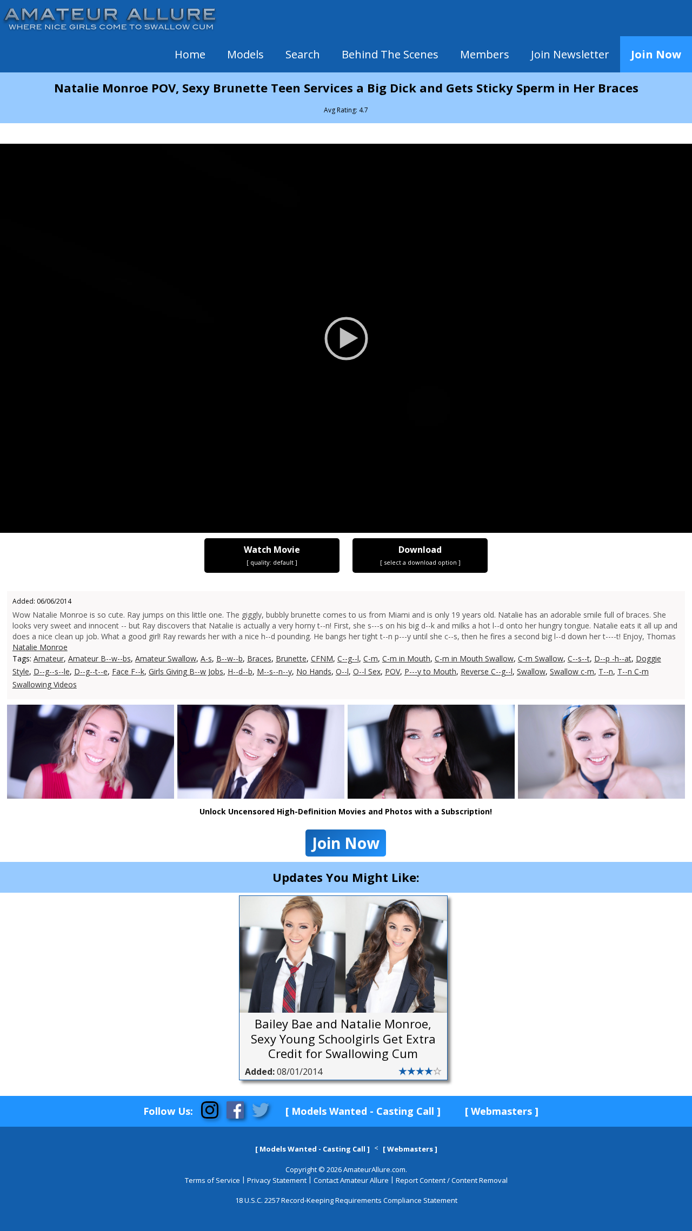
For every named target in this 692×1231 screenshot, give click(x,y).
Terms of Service (212, 1180)
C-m (370, 658)
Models (245, 54)
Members (484, 54)
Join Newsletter (570, 54)
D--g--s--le (52, 671)
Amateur (49, 658)
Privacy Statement (277, 1180)
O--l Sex (367, 671)
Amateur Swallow (165, 658)
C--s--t (579, 658)
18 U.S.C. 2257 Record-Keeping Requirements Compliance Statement (346, 1200)
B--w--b (229, 658)
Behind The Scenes (390, 54)
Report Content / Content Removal (452, 1180)
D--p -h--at (612, 658)
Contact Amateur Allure (351, 1180)
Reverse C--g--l (487, 671)
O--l (342, 671)
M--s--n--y (274, 671)
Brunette (291, 658)
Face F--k (128, 671)
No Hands (313, 671)
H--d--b (240, 671)
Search (302, 54)
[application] (346, 338)
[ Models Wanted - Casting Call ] (363, 1111)
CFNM (322, 658)
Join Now (656, 54)
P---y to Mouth (430, 671)
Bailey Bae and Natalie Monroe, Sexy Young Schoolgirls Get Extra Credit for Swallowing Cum (343, 1038)
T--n (605, 671)
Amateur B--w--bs (99, 658)
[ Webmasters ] (501, 1111)
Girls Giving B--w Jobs (186, 671)
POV (392, 671)
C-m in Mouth (406, 658)
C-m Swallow (540, 658)
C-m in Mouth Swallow (474, 658)
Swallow (531, 671)
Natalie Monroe (40, 647)
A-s (206, 658)
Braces (259, 658)
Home (190, 54)
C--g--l (348, 658)
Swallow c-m (572, 671)
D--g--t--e (91, 671)
